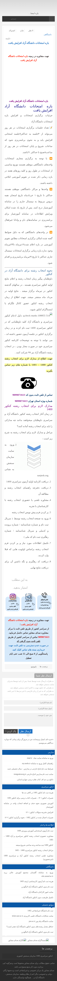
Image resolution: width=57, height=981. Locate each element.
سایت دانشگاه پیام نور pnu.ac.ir (41, 921)
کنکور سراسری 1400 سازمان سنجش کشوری (35, 956)
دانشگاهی (47, 34)
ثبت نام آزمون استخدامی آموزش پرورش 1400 (35, 831)
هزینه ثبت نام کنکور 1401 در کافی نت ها (37, 793)
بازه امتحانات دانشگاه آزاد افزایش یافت (28, 43)
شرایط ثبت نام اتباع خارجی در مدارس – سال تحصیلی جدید (30, 769)
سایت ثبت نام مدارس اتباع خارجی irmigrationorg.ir (33, 774)
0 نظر (30, 30)
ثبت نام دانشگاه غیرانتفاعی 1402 (40, 911)
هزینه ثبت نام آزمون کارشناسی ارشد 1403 (36, 881)
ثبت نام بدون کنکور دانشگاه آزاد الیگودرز (37, 932)
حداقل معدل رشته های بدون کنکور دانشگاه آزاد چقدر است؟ (29, 927)
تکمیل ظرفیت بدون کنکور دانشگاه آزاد (38, 897)
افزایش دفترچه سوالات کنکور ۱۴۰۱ (39, 812)
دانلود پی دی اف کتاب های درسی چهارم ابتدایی (35, 779)
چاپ (22, 30)
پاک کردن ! (10, 731)
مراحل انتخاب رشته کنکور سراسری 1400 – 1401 (34, 850)
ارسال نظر (25, 731)
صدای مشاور (29, 963)
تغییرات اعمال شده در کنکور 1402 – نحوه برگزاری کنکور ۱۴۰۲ (29, 817)
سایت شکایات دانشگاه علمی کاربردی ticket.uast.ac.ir (32, 916)
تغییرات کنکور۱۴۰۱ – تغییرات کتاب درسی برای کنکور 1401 (30, 798)
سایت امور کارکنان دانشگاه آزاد (40, 892)
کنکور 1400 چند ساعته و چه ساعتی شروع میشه (34, 845)
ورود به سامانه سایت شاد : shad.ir (40, 758)
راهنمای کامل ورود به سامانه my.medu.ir (37, 763)
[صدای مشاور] (41, 7)
